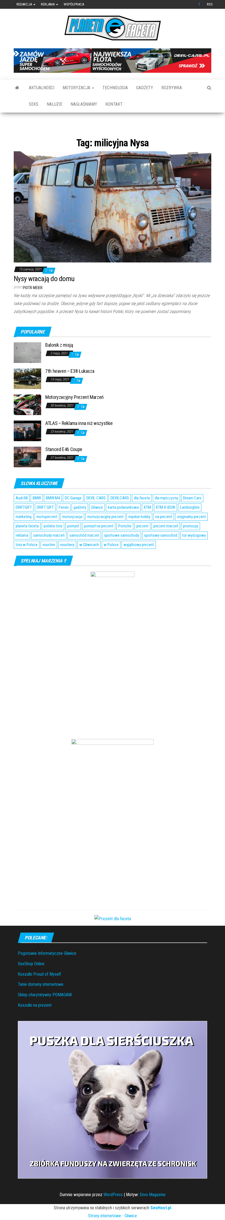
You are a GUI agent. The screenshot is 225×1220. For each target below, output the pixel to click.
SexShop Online (31, 980)
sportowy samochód (160, 552)
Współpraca (74, 4)
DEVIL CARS (96, 514)
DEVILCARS (120, 514)
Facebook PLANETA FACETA (199, 4)
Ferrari (64, 524)
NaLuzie (54, 104)
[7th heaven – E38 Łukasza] (27, 395)
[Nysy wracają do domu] (112, 223)
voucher (49, 561)
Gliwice (97, 524)
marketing (24, 533)
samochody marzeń (48, 552)
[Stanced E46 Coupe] (27, 473)
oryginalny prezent (191, 533)
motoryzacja (72, 533)
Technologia (115, 87)
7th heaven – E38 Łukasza (69, 388)
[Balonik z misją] (27, 369)
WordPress (113, 1211)
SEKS (33, 104)
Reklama (48, 4)
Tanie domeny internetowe (40, 1001)
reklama (22, 552)
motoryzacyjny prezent (105, 533)
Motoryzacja (77, 87)
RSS (210, 4)
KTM (147, 524)
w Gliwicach (89, 561)
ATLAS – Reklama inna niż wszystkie (79, 440)
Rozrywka (171, 87)
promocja (190, 542)
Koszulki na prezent (35, 1022)
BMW (37, 514)
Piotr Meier (33, 305)
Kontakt (114, 104)
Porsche (124, 542)
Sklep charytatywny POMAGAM (45, 1011)
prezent (142, 542)
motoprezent (46, 533)
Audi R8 (22, 514)
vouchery (67, 561)
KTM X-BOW (165, 524)
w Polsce (111, 561)
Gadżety (144, 87)
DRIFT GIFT (45, 524)
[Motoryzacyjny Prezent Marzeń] (27, 421)
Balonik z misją (59, 362)
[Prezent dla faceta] (112, 935)
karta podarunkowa (123, 524)
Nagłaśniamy (84, 104)
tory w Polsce (27, 561)
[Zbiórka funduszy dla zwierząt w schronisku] (112, 1116)
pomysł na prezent (98, 542)
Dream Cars (192, 514)
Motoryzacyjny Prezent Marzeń (74, 414)
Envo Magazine (152, 1211)
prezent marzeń (165, 542)
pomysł (73, 542)
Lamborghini (189, 524)
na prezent (163, 533)
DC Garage (73, 514)
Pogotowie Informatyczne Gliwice (47, 970)
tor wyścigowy (194, 552)
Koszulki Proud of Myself (39, 991)
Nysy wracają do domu (44, 295)
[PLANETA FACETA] (17, 88)
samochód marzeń (84, 552)
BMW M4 (53, 514)
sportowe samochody (121, 552)
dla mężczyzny (166, 514)
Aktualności (41, 87)
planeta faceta (27, 542)
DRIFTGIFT (24, 524)
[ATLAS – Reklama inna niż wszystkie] (27, 447)
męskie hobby (139, 533)
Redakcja (24, 4)
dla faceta (142, 514)
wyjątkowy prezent (138, 561)
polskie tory (53, 542)
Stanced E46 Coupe (63, 466)
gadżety (80, 524)
